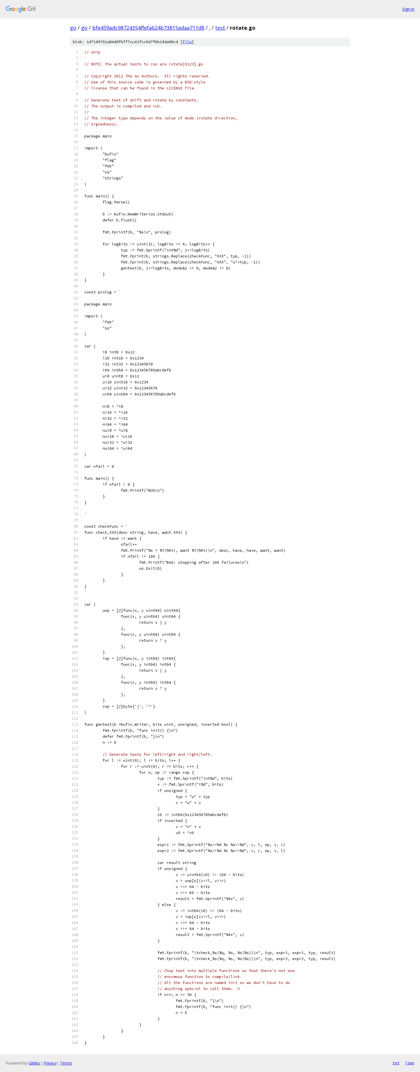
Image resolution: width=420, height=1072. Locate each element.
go (73, 27)
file (187, 41)
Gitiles (34, 1063)
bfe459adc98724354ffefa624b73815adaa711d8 (148, 27)
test (220, 27)
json (409, 1062)
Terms (66, 1063)
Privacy (50, 1063)
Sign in (408, 9)
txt (396, 1062)
